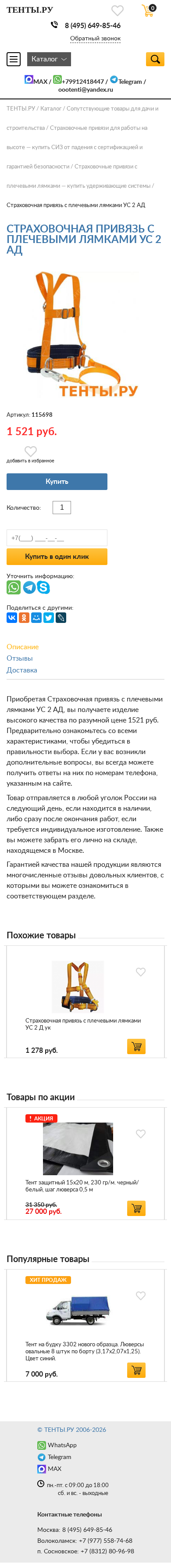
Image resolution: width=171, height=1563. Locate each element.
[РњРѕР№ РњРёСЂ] (36, 617)
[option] (85, 1001)
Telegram (130, 82)
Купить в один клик (57, 556)
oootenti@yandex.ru (85, 90)
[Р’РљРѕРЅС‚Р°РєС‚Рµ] (12, 617)
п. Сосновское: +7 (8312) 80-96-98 (85, 1552)
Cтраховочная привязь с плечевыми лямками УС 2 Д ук (83, 1024)
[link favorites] (117, 10)
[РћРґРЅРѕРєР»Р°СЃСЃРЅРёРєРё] (24, 617)
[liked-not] (141, 972)
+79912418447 (83, 82)
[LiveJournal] (61, 617)
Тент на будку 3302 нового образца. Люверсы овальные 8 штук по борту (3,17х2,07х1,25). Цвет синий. (84, 1352)
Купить (57, 481)
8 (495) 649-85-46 (93, 25)
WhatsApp (62, 1445)
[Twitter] (48, 617)
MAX (40, 82)
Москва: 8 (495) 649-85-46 (74, 1530)
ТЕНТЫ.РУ (21, 109)
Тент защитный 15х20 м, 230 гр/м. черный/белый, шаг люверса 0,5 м (82, 1186)
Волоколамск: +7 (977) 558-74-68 (84, 1541)
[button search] (155, 59)
